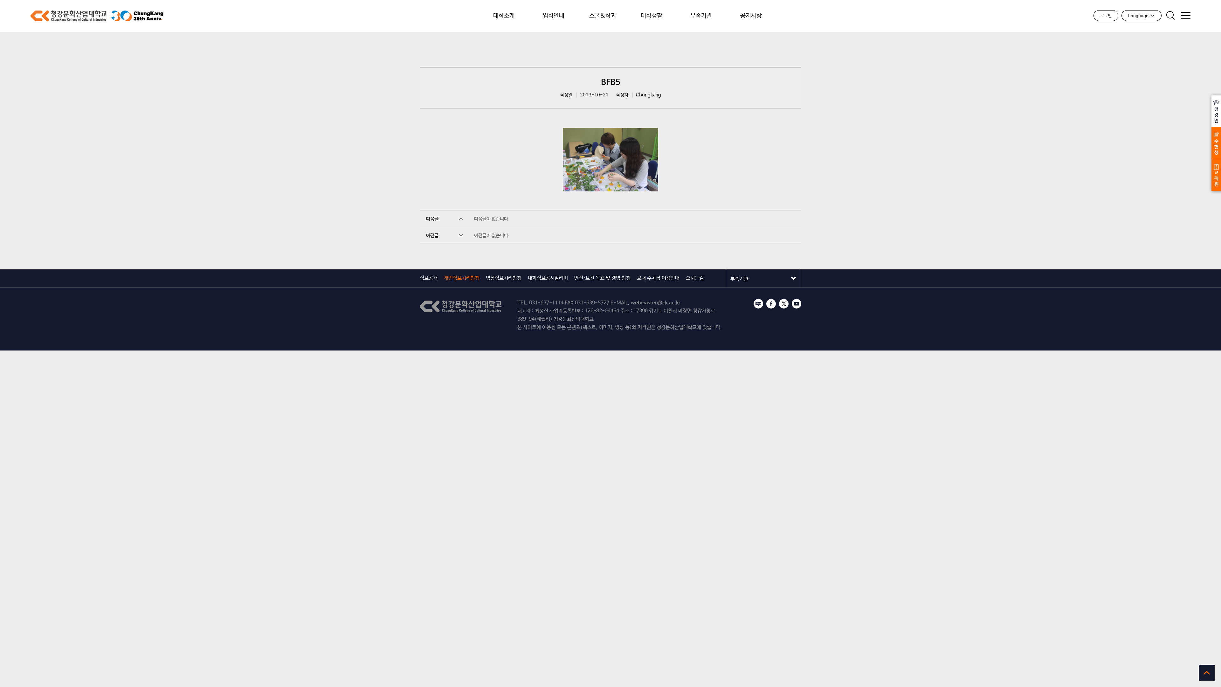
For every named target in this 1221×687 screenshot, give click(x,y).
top (1207, 673)
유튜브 (796, 304)
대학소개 (504, 15)
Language (1138, 15)
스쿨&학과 (602, 15)
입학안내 (553, 15)
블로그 (758, 304)
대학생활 (651, 15)
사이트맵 (1185, 15)
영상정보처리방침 (503, 278)
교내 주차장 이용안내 (658, 278)
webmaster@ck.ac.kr (655, 303)
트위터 (784, 304)
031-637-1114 (546, 303)
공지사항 (751, 15)
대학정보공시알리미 (548, 278)
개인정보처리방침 (461, 278)
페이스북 (771, 304)
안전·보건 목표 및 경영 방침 (602, 278)
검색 (1170, 15)
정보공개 (429, 278)
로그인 (1106, 15)
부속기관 (701, 15)
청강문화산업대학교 (69, 15)
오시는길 (695, 278)
